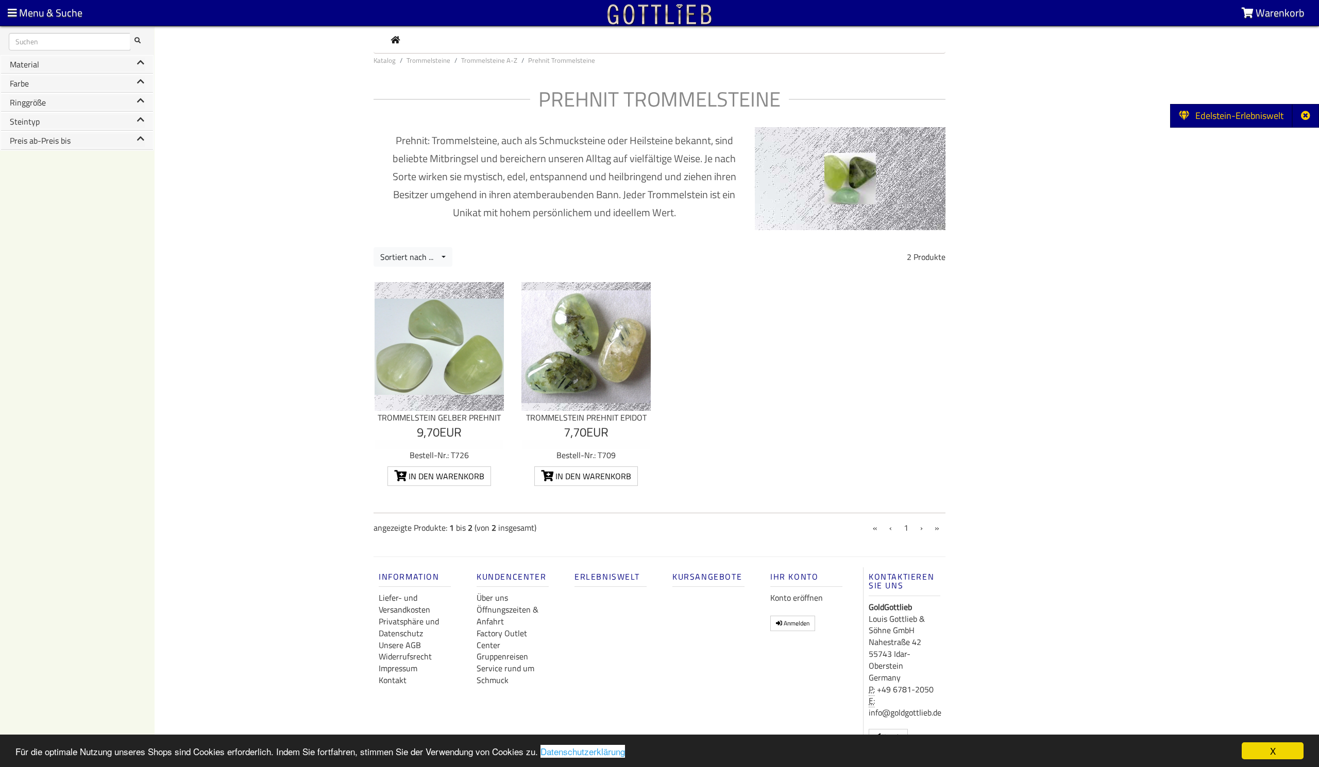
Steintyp (25, 121)
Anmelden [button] (795, 623)
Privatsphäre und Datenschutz (409, 627)
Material (24, 64)
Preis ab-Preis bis (40, 140)
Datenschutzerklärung (582, 751)
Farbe (19, 83)
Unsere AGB (400, 645)
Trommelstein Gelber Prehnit (439, 417)
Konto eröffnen (796, 597)
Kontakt (393, 680)
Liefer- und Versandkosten (404, 603)
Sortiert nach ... (409, 257)
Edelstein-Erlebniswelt (1236, 116)
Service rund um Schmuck (505, 674)
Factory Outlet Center (502, 639)
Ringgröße (28, 102)
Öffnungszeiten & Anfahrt (507, 615)
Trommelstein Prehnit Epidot (586, 417)
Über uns (492, 597)
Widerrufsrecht (405, 656)
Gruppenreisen (502, 656)
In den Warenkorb (445, 476)
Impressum (398, 668)
